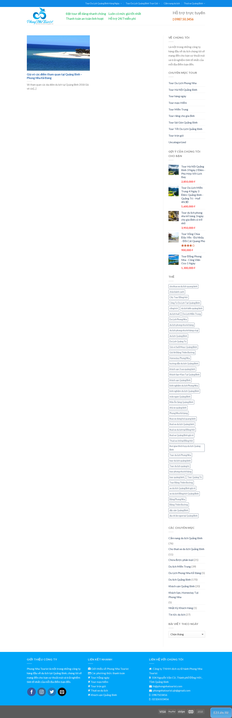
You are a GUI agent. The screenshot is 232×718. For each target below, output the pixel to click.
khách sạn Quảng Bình (180, 380)
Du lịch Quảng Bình (179, 579)
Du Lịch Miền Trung (192, 314)
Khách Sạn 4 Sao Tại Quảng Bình (184, 374)
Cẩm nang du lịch (172, 3)
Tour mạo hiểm (99, 681)
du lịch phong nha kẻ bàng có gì (183, 330)
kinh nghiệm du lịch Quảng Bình (184, 391)
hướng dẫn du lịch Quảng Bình (183, 363)
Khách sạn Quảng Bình (181, 586)
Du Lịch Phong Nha (178, 319)
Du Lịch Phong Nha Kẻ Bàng (184, 572)
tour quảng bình (176, 477)
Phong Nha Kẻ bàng (178, 413)
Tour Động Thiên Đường (181, 482)
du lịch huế (174, 314)
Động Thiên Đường (178, 504)
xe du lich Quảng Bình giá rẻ (182, 488)
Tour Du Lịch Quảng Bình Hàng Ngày (102, 3)
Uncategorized (177, 142)
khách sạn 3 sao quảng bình (182, 369)
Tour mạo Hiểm (177, 102)
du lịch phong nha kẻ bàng (181, 325)
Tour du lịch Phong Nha (180, 455)
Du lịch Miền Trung (179, 566)
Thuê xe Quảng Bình (193, 3)
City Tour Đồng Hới (178, 297)
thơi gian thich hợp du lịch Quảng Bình (184, 448)
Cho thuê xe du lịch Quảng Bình (186, 549)
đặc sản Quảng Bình (178, 510)
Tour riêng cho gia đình (181, 115)
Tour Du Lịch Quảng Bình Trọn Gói (142, 3)
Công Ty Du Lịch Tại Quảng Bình (184, 303)
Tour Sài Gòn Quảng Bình (183, 122)
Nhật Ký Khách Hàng (180, 607)
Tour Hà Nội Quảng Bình (182, 89)
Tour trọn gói (176, 135)
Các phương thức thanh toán (108, 673)
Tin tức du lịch (176, 614)
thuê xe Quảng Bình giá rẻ (181, 435)
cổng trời (173, 308)
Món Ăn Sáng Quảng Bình (181, 402)
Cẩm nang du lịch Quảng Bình (185, 538)
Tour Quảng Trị (194, 477)
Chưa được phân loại (180, 559)
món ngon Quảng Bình (179, 396)
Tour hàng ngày (177, 96)
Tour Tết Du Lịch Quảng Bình (185, 128)
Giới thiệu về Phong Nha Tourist (110, 668)
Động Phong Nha (177, 499)
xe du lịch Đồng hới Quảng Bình (184, 493)
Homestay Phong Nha (179, 358)
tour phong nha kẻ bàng (180, 471)
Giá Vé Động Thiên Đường (181, 352)
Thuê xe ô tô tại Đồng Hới (181, 440)
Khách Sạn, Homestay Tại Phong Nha (183, 595)
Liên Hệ (222, 712)
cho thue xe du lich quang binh (183, 286)
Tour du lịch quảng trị (179, 466)
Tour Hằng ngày (100, 677)
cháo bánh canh (176, 291)
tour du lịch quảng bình (180, 460)
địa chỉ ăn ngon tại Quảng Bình (183, 515)
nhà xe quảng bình (177, 407)
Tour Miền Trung (178, 109)
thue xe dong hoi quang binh (182, 418)
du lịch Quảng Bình (178, 336)
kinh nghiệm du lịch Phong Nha (183, 385)
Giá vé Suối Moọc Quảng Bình (183, 347)
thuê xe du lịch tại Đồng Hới (182, 429)
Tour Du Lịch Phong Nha (182, 83)
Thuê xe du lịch (99, 690)
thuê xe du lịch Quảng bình (181, 424)
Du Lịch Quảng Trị (177, 341)
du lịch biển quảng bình (191, 308)
